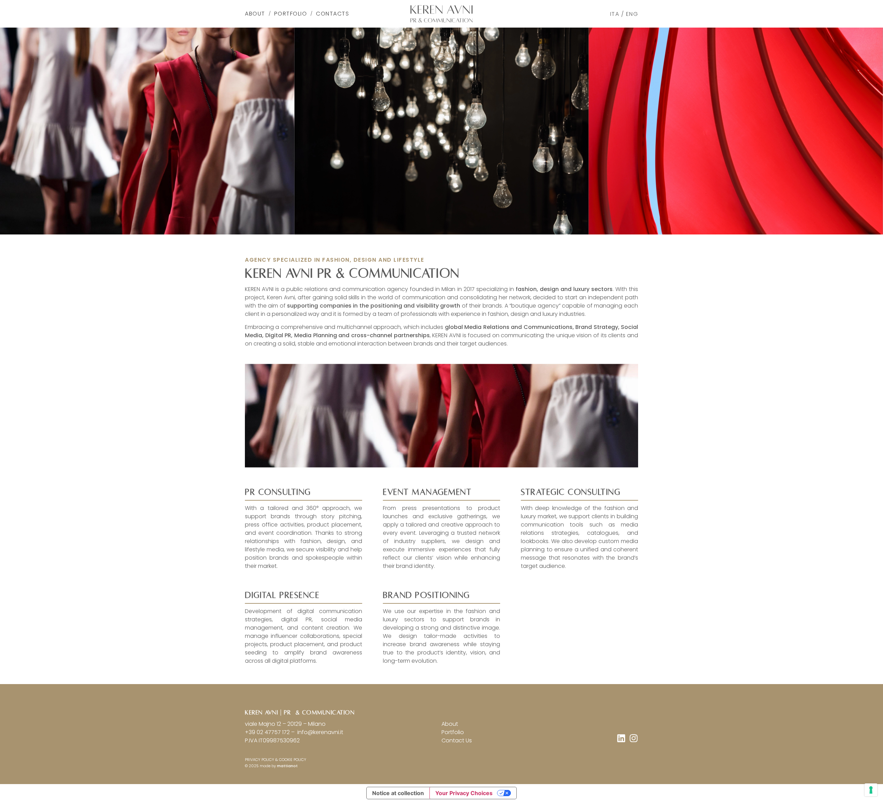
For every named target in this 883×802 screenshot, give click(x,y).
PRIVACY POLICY (259, 759)
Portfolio (290, 14)
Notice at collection (398, 793)
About (255, 14)
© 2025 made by (271, 766)
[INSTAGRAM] (633, 738)
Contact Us (457, 740)
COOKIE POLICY (292, 759)
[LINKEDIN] (621, 738)
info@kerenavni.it (319, 732)
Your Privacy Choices (464, 793)
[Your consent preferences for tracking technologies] (870, 789)
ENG (632, 14)
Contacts (332, 14)
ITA (614, 14)
